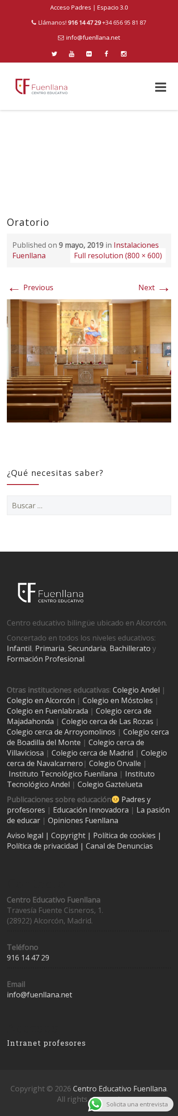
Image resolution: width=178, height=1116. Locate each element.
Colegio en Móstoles (118, 700)
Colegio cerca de (35, 732)
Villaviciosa (25, 753)
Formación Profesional (45, 659)
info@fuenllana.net (93, 37)
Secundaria (87, 648)
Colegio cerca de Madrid (92, 753)
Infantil (19, 648)
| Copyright (66, 835)
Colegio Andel (136, 690)
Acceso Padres (70, 7)
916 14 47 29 (28, 958)
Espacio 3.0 (112, 7)
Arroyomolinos (89, 732)
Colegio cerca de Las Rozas (107, 721)
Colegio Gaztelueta (110, 784)
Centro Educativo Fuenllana (120, 1089)
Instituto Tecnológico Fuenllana (63, 774)
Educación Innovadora (91, 810)
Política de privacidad (43, 846)
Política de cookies (125, 835)
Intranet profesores (46, 1043)
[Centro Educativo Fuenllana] (41, 86)
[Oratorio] (89, 360)
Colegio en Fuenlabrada (47, 711)
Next (154, 287)
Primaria (49, 648)
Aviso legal (26, 835)
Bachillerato (130, 648)
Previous (30, 287)
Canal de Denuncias (118, 846)
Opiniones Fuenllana (83, 820)
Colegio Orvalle (115, 763)
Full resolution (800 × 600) (118, 255)
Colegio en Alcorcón (41, 700)
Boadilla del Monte (49, 742)
